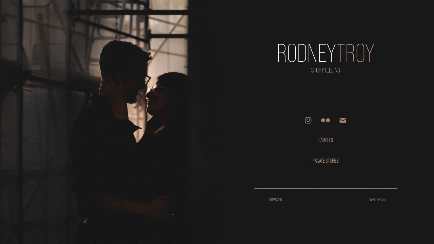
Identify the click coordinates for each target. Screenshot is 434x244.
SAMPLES (325, 140)
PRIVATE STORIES (326, 161)
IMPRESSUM (276, 200)
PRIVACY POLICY (377, 200)
